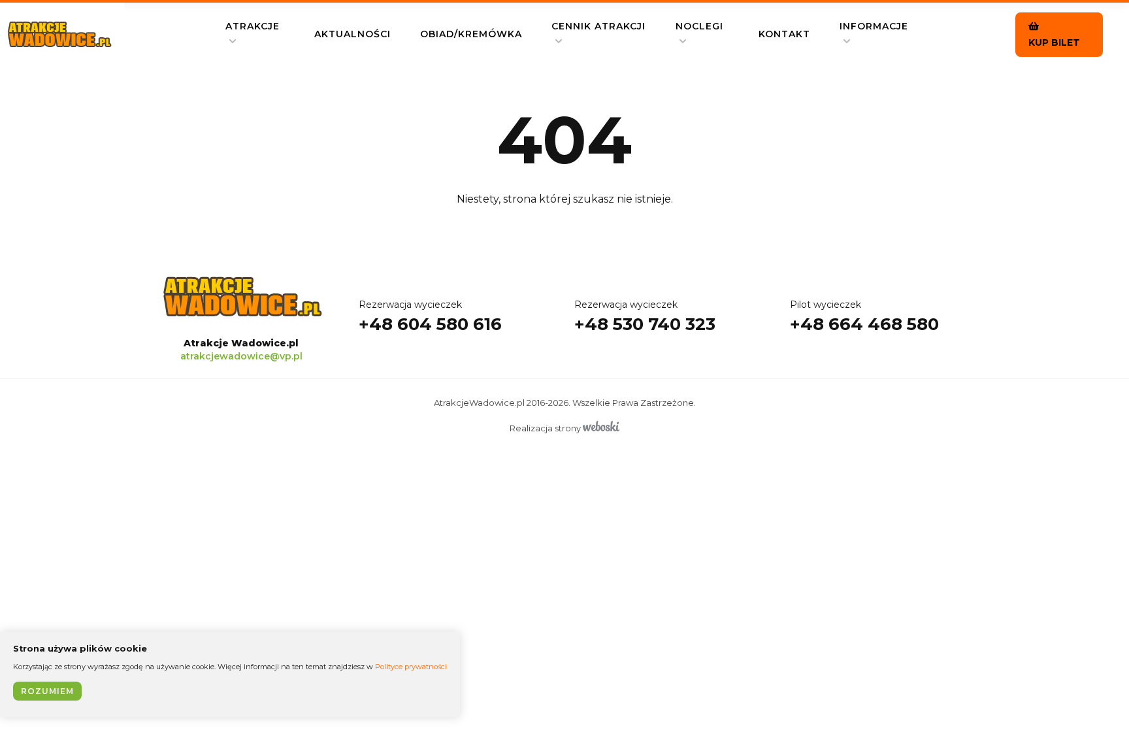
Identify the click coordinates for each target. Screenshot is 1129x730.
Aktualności (352, 34)
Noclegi (699, 26)
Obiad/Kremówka (471, 34)
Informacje (874, 26)
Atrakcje (252, 26)
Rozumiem (47, 691)
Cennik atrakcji (598, 26)
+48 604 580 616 (430, 316)
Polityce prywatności (411, 666)
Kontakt (784, 34)
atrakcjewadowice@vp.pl (241, 356)
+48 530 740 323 (644, 316)
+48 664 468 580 (864, 316)
